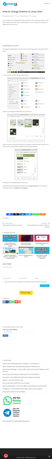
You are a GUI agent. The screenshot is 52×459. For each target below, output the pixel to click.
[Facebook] (9, 214)
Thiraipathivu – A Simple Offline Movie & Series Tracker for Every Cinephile (22, 389)
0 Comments (33, 16)
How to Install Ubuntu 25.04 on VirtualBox (14, 391)
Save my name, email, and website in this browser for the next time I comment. (26, 282)
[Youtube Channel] (16, 301)
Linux (17, 16)
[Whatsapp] (36, 214)
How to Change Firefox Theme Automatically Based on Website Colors (21, 366)
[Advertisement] (26, 36)
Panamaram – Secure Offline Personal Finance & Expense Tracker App (21, 377)
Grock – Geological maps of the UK (26, 256)
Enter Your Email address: (10, 329)
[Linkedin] (23, 214)
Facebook (24, 188)
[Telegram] (29, 214)
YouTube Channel (32, 186)
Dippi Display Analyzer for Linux (42, 243)
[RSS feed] (19, 301)
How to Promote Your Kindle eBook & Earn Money (16, 421)
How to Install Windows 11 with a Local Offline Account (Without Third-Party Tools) (25, 386)
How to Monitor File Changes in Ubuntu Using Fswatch (10, 244)
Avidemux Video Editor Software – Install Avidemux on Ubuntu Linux (10, 257)
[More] (42, 214)
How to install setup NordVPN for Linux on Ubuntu (16, 383)
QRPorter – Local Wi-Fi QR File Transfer (13, 380)
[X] (16, 214)
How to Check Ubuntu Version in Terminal (26, 243)
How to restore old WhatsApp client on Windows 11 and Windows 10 (21, 363)
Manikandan (25, 16)
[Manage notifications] (49, 456)
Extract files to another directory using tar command (41, 257)
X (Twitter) (17, 188)
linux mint (7, 218)
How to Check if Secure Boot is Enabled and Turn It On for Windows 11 (21, 374)
